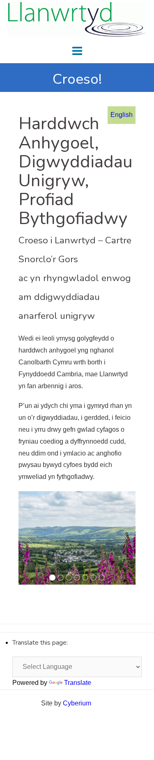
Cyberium (77, 703)
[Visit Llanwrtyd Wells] (77, 18)
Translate (77, 682)
